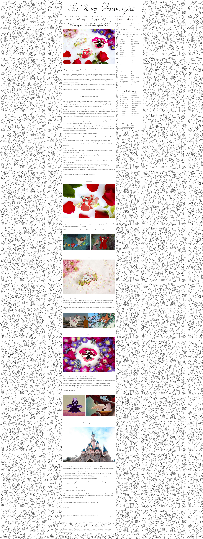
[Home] (68, 22)
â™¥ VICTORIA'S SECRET (125, 119)
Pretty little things (123, 75)
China (121, 46)
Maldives (132, 67)
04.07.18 (72, 515)
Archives (120, 128)
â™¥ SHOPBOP (134, 111)
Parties (121, 73)
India (120, 62)
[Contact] (76, 529)
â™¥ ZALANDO (134, 121)
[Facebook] (133, 22)
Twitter (70, 517)
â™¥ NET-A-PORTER (124, 107)
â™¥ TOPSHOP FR (134, 115)
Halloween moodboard (135, 58)
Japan (121, 63)
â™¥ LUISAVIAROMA (124, 99)
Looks (121, 67)
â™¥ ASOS (122, 93)
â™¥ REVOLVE (123, 109)
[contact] (124, 28)
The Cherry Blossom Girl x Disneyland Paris (124, 82)
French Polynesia (123, 56)
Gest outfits (133, 56)
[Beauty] (107, 22)
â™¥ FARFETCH (134, 95)
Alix (68, 515)
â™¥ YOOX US (122, 121)
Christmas (133, 46)
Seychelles (121, 79)
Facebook (75, 517)
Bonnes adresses (122, 43)
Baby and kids (122, 41)
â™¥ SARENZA (134, 109)
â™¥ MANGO (122, 101)
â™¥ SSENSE (122, 113)
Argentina (121, 39)
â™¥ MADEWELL (134, 99)
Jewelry (132, 63)
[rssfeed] (108, 529)
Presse (132, 73)
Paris (132, 71)
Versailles (132, 84)
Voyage (121, 86)
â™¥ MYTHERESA (134, 105)
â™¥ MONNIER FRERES (136, 103)
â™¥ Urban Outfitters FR (135, 117)
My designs (133, 69)
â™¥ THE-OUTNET (135, 113)
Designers (133, 50)
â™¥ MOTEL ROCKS (124, 105)
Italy (132, 62)
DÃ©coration (122, 50)
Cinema (121, 48)
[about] (135, 28)
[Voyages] (94, 22)
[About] (65, 529)
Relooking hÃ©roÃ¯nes (124, 77)
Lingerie (132, 65)
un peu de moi (122, 84)
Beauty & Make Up (134, 41)
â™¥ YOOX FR (134, 119)
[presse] (130, 28)
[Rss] (140, 28)
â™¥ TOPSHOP (122, 115)
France (132, 54)
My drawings (122, 71)
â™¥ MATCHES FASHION (136, 101)
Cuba (132, 48)
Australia (132, 39)
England (121, 54)
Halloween (121, 58)
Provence (132, 75)
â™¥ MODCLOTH (123, 103)
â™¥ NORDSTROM (135, 107)
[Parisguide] (85, 529)
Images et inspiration (135, 60)
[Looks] (81, 22)
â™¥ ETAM (122, 95)
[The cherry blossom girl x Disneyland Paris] (89, 25)
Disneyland (122, 52)
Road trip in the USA (135, 77)
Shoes (132, 79)
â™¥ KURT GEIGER (123, 97)
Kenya (121, 65)
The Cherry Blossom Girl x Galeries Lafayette (136, 82)
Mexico (121, 69)
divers (132, 52)
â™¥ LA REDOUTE (135, 97)
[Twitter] (119, 22)
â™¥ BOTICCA (134, 93)
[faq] (119, 28)
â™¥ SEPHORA (123, 111)
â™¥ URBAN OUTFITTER (125, 117)
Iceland (121, 60)
